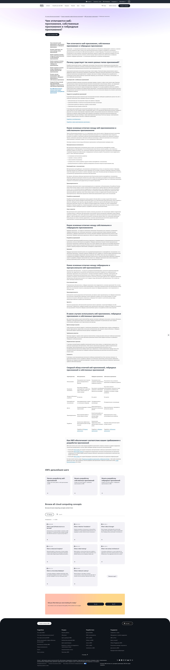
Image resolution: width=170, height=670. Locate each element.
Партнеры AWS (65, 652)
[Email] (132, 660)
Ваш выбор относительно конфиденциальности (73, 663)
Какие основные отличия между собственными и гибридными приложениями (56, 63)
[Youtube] (128, 660)
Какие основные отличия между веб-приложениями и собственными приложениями (57, 56)
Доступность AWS (114, 648)
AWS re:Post (113, 637)
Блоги (38, 649)
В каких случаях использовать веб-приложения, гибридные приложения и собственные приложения (57, 77)
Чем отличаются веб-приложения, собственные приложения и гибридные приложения (57, 45)
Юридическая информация (117, 650)
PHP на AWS (89, 645)
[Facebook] (119, 660)
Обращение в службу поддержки (118, 635)
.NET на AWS (89, 637)
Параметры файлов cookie (43, 665)
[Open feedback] (168, 335)
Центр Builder (89, 632)
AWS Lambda (77, 456)
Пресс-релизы (40, 652)
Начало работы (65, 632)
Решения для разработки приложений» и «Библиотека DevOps (95, 459)
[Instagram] (123, 660)
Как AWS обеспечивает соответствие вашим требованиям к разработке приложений (57, 90)
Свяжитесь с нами (114, 632)
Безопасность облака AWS (43, 644)
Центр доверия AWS (67, 637)
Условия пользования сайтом (55, 663)
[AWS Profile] (129, 2)
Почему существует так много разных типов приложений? (56, 51)
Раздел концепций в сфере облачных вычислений (72, 16)
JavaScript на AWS (90, 648)
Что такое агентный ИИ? (43, 637)
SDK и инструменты (91, 635)
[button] (57, 6)
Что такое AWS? (41, 632)
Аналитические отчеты (67, 649)
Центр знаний (113, 640)
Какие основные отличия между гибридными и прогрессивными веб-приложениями (56, 69)
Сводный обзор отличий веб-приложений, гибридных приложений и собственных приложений (57, 84)
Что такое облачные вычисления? (52, 16)
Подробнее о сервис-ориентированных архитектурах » (78, 121)
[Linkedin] (121, 660)
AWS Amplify (77, 449)
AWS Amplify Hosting (78, 451)
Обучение (64, 635)
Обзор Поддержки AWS (116, 643)
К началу (84, 654)
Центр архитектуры (66, 643)
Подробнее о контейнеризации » (74, 119)
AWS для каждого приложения (91, 16)
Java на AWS (89, 643)
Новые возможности (42, 647)
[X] (117, 660)
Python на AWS (89, 640)
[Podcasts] (130, 660)
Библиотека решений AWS (68, 640)
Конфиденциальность (41, 663)
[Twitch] (125, 660)
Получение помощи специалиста (118, 645)
